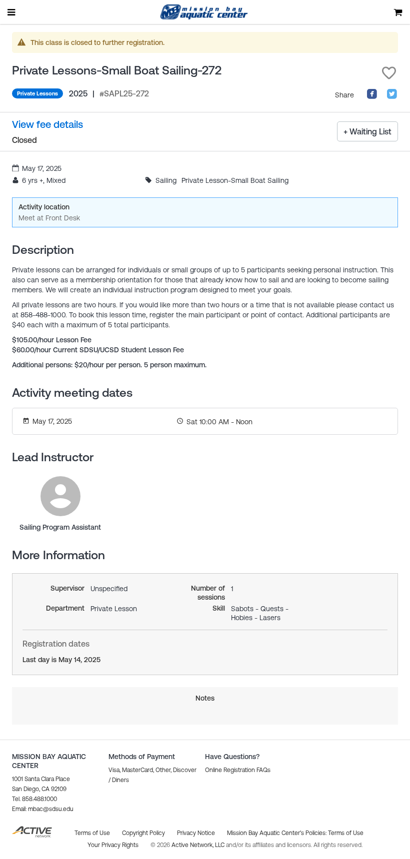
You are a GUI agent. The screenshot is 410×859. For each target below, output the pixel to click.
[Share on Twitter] (392, 97)
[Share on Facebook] (372, 97)
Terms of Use (346, 833)
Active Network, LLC (199, 845)
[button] (389, 73)
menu (12, 12)
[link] (60, 496)
